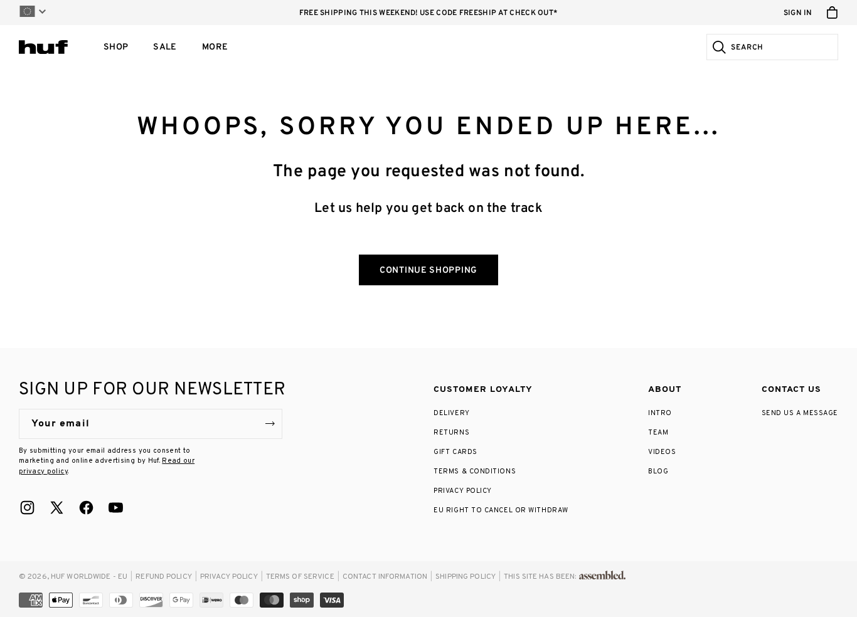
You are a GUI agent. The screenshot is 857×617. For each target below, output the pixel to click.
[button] (116, 47)
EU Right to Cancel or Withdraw (501, 510)
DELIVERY (451, 413)
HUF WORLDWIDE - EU (89, 577)
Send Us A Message (800, 413)
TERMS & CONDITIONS (475, 471)
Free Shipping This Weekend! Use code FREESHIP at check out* (428, 13)
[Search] (717, 47)
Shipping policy (465, 577)
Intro (660, 413)
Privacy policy (229, 577)
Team (658, 432)
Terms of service (300, 577)
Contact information (385, 577)
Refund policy (164, 577)
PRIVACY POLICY (463, 491)
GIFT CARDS (455, 452)
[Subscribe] (269, 424)
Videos (662, 452)
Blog (658, 471)
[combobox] (783, 47)
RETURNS (451, 432)
